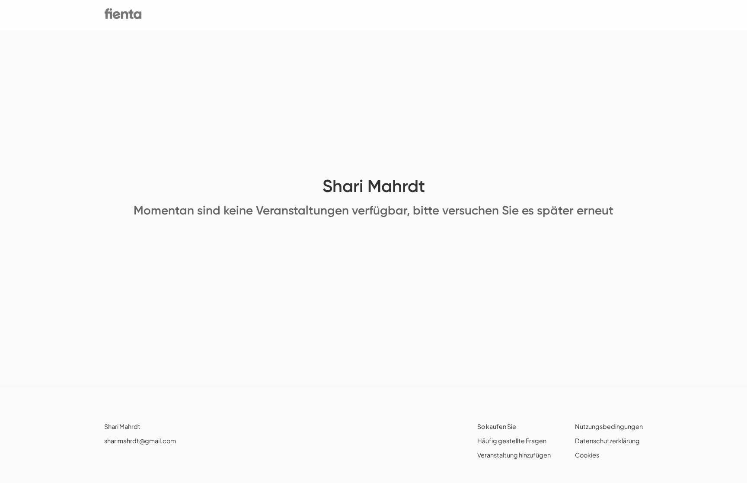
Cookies (587, 455)
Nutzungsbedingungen (609, 426)
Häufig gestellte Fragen (511, 441)
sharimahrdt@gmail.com (140, 441)
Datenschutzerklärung (607, 441)
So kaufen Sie (496, 426)
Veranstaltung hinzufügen (514, 455)
